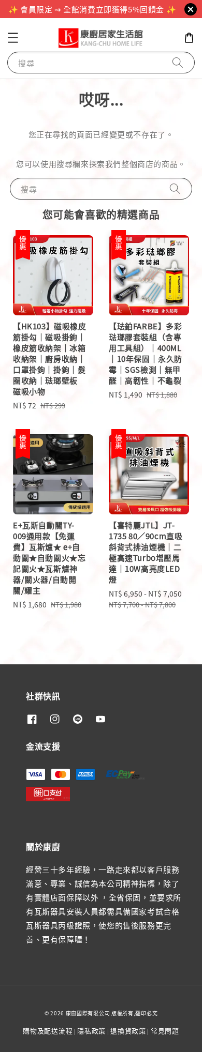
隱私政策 (91, 1030)
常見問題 (165, 1030)
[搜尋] (177, 62)
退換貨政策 (128, 1030)
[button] (13, 37)
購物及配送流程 (48, 1030)
